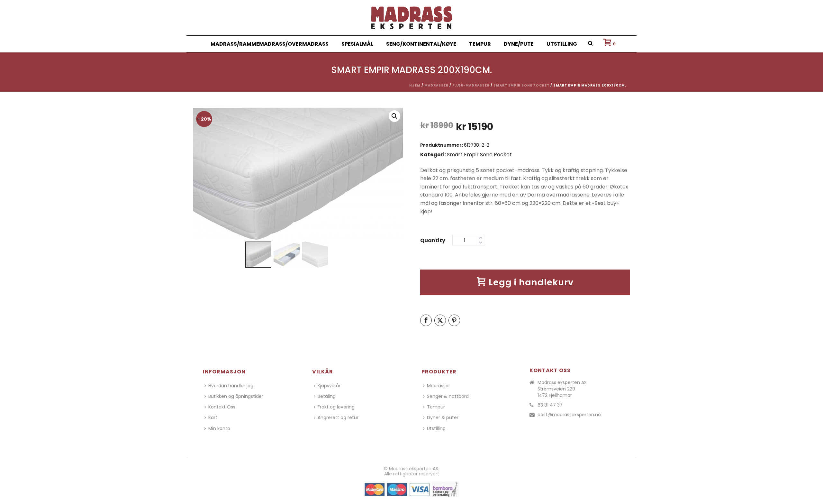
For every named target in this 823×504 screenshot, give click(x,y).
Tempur (480, 44)
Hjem (415, 85)
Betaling (327, 396)
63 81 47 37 (550, 405)
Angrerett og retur (338, 417)
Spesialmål (357, 44)
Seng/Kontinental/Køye (421, 44)
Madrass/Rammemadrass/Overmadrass (270, 44)
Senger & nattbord (448, 396)
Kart (212, 417)
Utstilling (562, 44)
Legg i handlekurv (531, 282)
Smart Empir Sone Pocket (521, 85)
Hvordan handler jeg (230, 385)
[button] (394, 116)
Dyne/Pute (519, 44)
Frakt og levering (336, 407)
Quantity (432, 240)
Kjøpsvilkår (329, 385)
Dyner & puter (442, 417)
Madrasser (436, 85)
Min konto (219, 428)
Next (392, 177)
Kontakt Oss (221, 407)
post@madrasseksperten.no (569, 414)
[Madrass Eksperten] (411, 17)
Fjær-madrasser (471, 85)
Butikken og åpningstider (235, 396)
